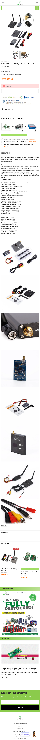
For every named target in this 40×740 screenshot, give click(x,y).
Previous (2, 563)
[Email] (6, 109)
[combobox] (20, 8)
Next (38, 563)
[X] (12, 109)
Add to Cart (30, 569)
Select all (6, 135)
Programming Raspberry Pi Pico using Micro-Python (19, 669)
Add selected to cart (19, 135)
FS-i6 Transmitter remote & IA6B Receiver (16, 141)
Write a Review (5, 66)
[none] (20, 30)
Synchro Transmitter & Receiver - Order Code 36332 (19, 144)
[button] (20, 613)
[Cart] (37, 2)
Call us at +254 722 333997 (20, 731)
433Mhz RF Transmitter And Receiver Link (16, 139)
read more (4, 678)
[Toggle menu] (2, 2)
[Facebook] (2, 109)
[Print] (9, 109)
